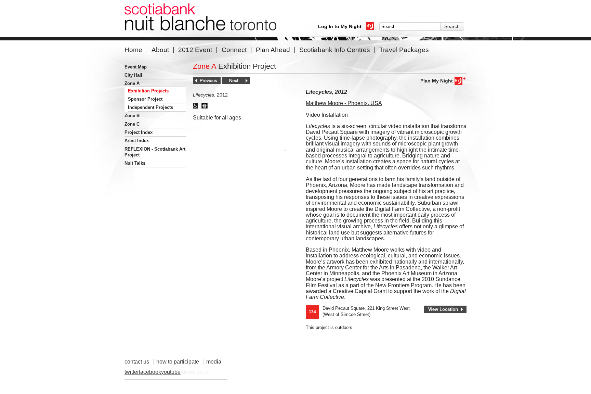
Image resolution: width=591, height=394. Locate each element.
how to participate (177, 362)
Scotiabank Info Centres (334, 49)
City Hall (133, 75)
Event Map (135, 66)
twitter (131, 372)
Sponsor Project (145, 99)
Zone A (132, 83)
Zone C (132, 124)
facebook (150, 372)
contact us (136, 362)
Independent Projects (150, 107)
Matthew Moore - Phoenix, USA (344, 103)
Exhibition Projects (148, 90)
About (160, 49)
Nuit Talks (134, 163)
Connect (234, 49)
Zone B (132, 115)
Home (133, 49)
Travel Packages (404, 49)
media (213, 362)
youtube (171, 372)
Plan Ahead (273, 49)
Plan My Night (436, 81)
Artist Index (136, 140)
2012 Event (195, 49)
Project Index (138, 132)
